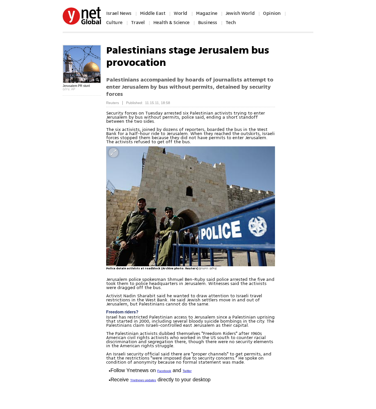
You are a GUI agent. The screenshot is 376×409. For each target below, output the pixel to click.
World (181, 13)
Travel (138, 22)
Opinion (272, 13)
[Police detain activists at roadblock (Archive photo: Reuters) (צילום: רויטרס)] (190, 206)
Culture (114, 22)
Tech (231, 22)
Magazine (206, 13)
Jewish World (240, 13)
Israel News (118, 13)
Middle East (152, 13)
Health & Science (171, 22)
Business (207, 22)
